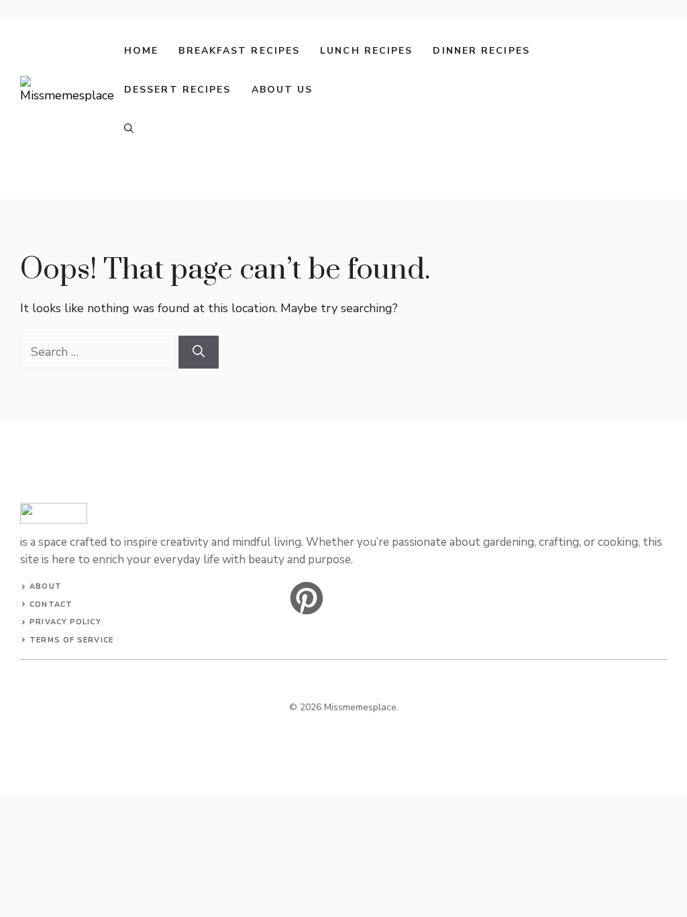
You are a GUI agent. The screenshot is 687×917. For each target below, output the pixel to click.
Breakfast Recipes (239, 50)
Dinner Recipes (481, 50)
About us (282, 89)
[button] (129, 128)
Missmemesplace (360, 707)
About (46, 586)
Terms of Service (71, 640)
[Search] (198, 352)
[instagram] (306, 598)
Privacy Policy (65, 622)
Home (141, 50)
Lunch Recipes (366, 50)
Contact (51, 604)
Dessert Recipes (177, 89)
